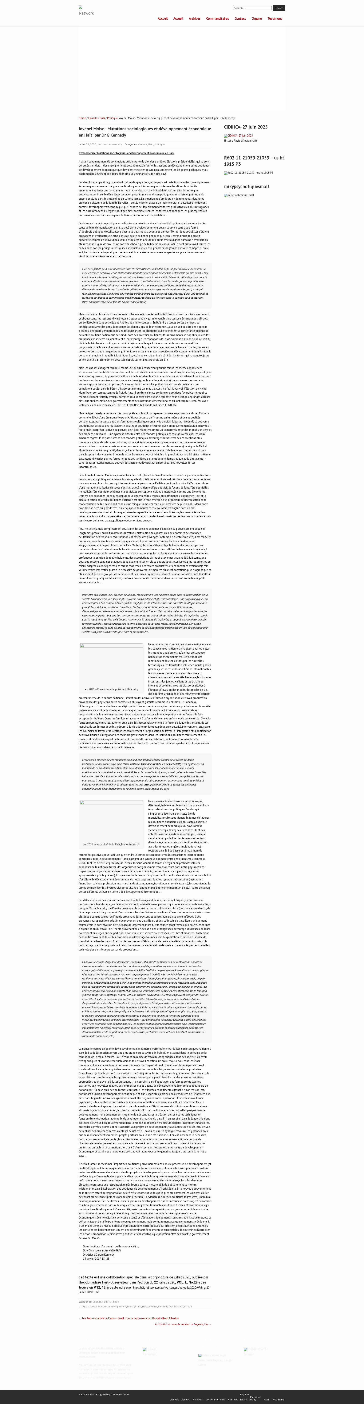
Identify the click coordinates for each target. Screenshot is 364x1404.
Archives (195, 18)
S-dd (126, 1394)
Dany (253, 1399)
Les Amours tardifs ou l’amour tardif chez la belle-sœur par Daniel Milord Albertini (129, 1318)
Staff (266, 1399)
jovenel (153, 1306)
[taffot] (238, 135)
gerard (137, 1306)
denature (101, 1306)
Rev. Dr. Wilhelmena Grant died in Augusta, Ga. (183, 1324)
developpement (117, 1306)
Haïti (102, 118)
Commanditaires (217, 18)
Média (243, 1399)
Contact (240, 18)
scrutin (188, 1306)
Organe (257, 18)
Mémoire (255, 1397)
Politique (112, 118)
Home (82, 118)
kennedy (163, 1306)
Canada (92, 118)
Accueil (163, 18)
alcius (91, 1306)
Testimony (275, 18)
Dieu (129, 1306)
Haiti (144, 1306)
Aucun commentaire (110, 144)
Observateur (176, 1306)
